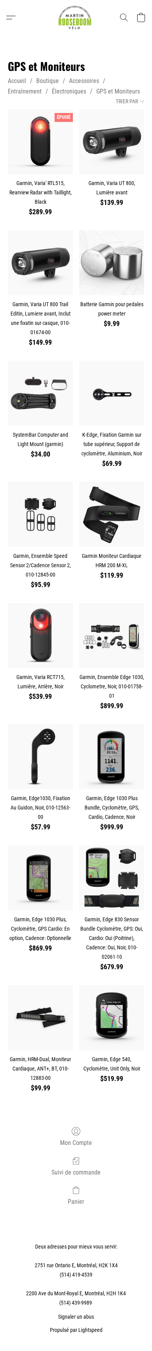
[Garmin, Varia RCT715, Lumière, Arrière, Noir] (40, 635)
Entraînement (25, 91)
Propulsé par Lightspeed (76, 1330)
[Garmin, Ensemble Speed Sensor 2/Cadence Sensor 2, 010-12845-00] (40, 514)
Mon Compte (76, 1142)
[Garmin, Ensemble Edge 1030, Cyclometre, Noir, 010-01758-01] (111, 635)
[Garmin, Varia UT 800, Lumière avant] (111, 141)
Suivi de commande (76, 1172)
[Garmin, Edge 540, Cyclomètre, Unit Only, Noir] (111, 1017)
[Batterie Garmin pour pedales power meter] (111, 262)
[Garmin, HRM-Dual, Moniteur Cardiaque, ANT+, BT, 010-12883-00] (40, 1017)
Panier (76, 1201)
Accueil (17, 81)
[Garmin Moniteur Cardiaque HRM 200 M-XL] (111, 514)
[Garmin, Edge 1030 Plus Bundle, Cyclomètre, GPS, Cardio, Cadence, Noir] (111, 756)
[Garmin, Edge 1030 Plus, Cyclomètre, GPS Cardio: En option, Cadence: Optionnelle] (40, 877)
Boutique (47, 81)
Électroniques (69, 91)
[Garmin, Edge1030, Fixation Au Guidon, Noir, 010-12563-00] (40, 756)
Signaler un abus (76, 1317)
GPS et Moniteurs (118, 91)
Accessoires (84, 81)
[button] (76, 17)
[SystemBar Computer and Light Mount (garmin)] (40, 393)
